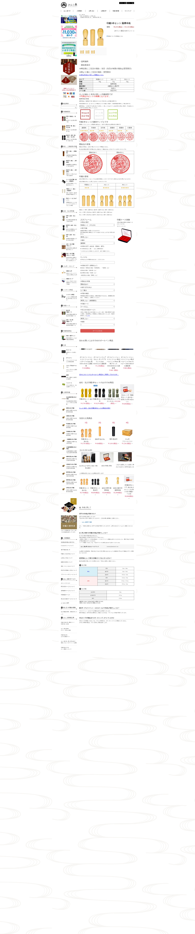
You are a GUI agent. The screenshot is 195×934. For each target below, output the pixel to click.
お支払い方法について (66, 558)
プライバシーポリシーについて (69, 574)
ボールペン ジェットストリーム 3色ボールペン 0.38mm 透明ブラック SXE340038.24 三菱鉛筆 (113, 363)
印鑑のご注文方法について (68, 553)
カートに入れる (97, 331)
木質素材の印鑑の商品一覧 (85, 17)
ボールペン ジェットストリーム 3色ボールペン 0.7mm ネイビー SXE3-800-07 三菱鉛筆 (127, 362)
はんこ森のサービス (69, 579)
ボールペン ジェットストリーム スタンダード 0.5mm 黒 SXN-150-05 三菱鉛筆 (86, 362)
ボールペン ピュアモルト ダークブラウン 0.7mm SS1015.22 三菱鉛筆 (99, 361)
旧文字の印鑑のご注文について (69, 570)
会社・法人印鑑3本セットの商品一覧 (87, 16)
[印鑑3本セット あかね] (84, 480)
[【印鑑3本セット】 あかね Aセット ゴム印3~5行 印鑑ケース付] (129, 479)
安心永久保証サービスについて (69, 598)
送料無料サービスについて (68, 590)
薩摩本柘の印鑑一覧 (97, 17)
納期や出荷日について (66, 562)
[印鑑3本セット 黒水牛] (95, 480)
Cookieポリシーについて (67, 545)
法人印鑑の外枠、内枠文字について (69, 613)
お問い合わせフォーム (116, 525)
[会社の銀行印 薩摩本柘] (118, 480)
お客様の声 (103, 11)
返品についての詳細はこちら (115, 36)
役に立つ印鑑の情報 (69, 607)
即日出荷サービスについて (68, 586)
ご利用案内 (79, 11)
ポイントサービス (65, 583)
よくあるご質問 (65, 603)
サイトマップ (128, 11)
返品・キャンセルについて (68, 566)
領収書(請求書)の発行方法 (67, 542)
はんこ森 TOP (67, 11)
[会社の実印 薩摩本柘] (107, 480)
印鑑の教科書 (116, 11)
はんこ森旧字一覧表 (87, 522)
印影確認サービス (65, 594)
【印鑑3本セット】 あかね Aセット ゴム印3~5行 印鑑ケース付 (129, 489)
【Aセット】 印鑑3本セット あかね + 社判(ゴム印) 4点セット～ (127, 399)
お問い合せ (91, 11)
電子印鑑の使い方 (65, 549)
